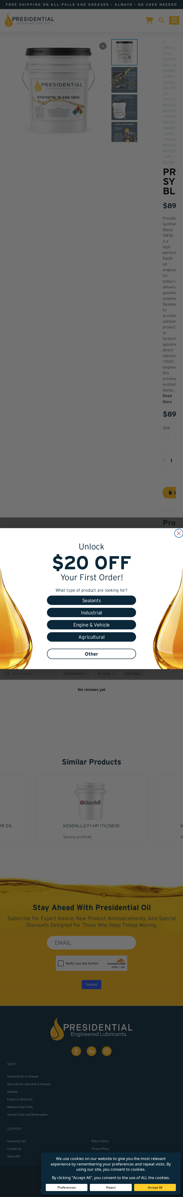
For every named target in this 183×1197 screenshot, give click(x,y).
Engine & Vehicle (91, 624)
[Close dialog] (179, 533)
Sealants (91, 600)
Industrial (91, 612)
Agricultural (91, 637)
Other (91, 654)
